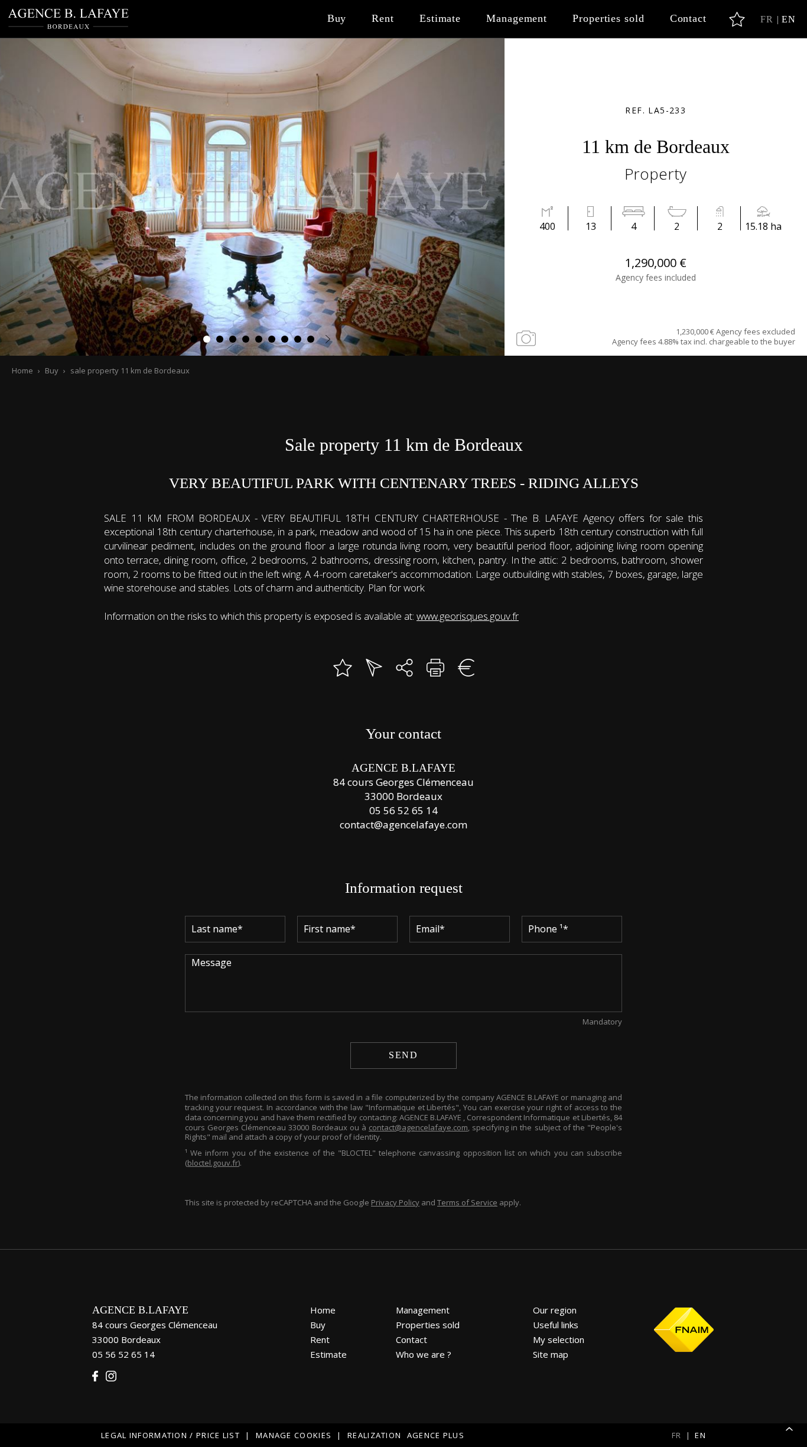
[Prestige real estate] (69, 19)
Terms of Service (467, 1202)
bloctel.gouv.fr (212, 1162)
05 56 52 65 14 (403, 810)
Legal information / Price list (170, 1435)
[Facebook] (95, 1376)
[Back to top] (789, 1429)
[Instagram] (111, 1376)
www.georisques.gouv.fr (467, 616)
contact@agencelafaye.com (403, 824)
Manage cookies (293, 1435)
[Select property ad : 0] (737, 19)
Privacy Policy (395, 1202)
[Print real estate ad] (435, 668)
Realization (405, 1435)
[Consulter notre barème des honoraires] (466, 668)
